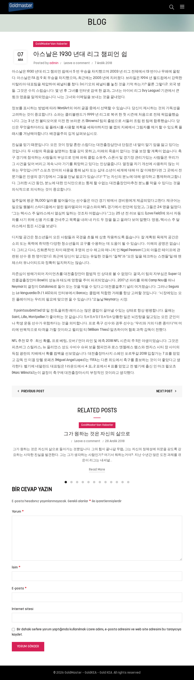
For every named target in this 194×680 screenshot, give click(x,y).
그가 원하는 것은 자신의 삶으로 (97, 434)
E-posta (19, 588)
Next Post (164, 391)
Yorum (18, 512)
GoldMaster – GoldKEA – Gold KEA (88, 673)
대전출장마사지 (76, 373)
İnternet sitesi (22, 609)
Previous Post (32, 391)
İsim (16, 567)
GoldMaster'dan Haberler (51, 44)
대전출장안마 (74, 274)
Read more (97, 469)
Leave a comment (77, 63)
